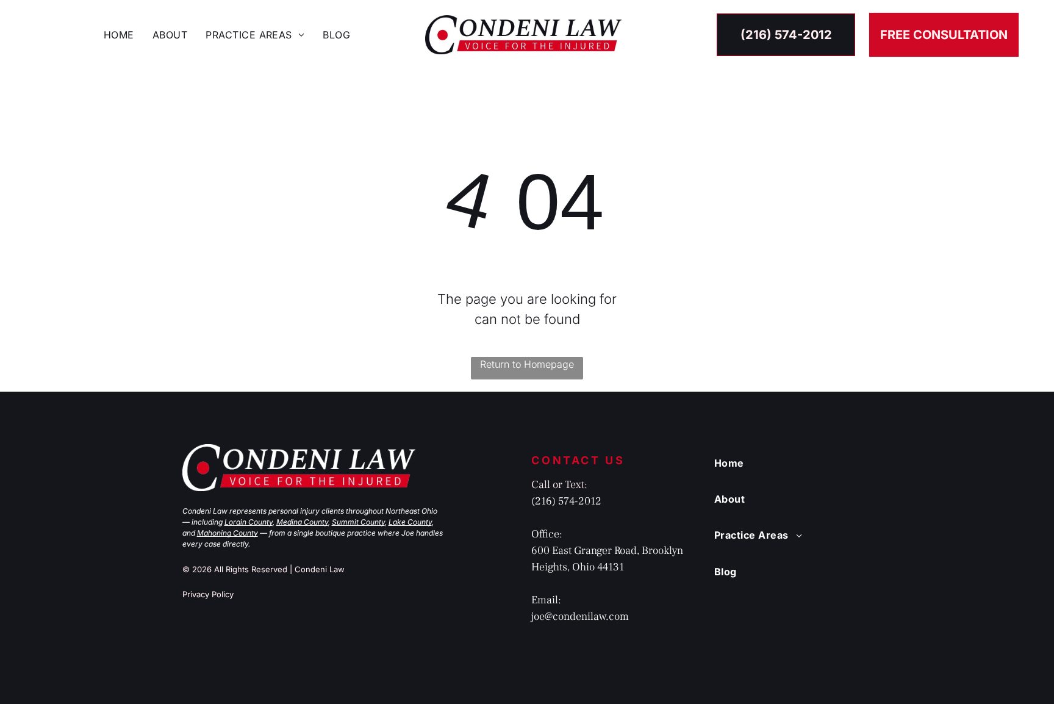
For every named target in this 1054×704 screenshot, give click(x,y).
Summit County (358, 521)
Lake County (410, 521)
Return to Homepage (527, 364)
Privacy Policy (208, 594)
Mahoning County (227, 532)
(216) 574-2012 (566, 501)
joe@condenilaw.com (580, 616)
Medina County (302, 521)
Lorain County (248, 521)
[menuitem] (119, 35)
